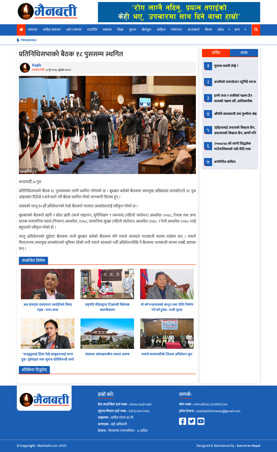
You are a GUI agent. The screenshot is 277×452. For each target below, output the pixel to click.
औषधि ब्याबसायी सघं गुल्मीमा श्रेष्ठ (235, 114)
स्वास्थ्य (107, 30)
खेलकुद (146, 30)
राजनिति (92, 30)
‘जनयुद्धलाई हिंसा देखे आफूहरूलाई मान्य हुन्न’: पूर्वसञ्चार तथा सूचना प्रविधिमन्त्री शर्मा (47, 356)
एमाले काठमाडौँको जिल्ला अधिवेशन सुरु (167, 354)
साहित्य (161, 30)
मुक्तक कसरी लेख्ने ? (226, 66)
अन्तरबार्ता (193, 30)
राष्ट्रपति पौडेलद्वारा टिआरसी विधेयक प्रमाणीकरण (107, 307)
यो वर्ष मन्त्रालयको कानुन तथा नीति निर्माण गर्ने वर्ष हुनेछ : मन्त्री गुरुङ (167, 307)
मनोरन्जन (176, 30)
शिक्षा (120, 30)
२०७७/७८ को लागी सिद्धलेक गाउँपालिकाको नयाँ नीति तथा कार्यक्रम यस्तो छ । (232, 149)
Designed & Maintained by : (228, 446)
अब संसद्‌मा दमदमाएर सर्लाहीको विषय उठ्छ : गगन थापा (48, 307)
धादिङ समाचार (52, 30)
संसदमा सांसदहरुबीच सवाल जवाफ (107, 354)
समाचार (32, 30)
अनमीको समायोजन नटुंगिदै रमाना (235, 82)
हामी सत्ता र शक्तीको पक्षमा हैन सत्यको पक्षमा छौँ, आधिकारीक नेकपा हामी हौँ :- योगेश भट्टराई (233, 101)
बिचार (208, 30)
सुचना (132, 30)
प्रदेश (221, 30)
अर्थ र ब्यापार (74, 30)
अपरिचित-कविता (225, 162)
